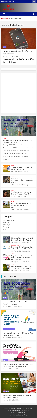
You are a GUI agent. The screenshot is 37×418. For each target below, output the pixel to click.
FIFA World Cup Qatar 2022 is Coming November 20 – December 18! (21, 205)
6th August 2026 (16, 261)
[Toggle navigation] (3, 14)
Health (4, 222)
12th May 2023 (15, 196)
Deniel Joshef (18, 145)
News (4, 138)
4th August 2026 (16, 270)
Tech (4, 47)
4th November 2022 (16, 209)
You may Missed (9, 276)
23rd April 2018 (7, 56)
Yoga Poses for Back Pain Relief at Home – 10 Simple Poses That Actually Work (22, 257)
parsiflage (15, 56)
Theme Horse (21, 413)
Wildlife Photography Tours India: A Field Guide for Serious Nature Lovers (22, 180)
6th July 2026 (15, 171)
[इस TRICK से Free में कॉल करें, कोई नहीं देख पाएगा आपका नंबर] (18, 38)
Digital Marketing (7, 220)
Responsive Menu (34, 1)
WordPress (24, 415)
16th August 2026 (16, 251)
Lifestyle (5, 225)
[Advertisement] (18, 93)
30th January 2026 (16, 185)
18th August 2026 (8, 145)
